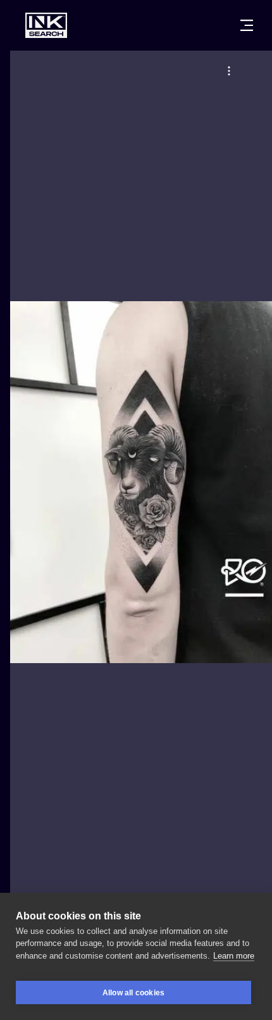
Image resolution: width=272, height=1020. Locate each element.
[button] (229, 71)
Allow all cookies (133, 992)
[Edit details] (229, 71)
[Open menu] (247, 25)
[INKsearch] (46, 25)
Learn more (233, 956)
